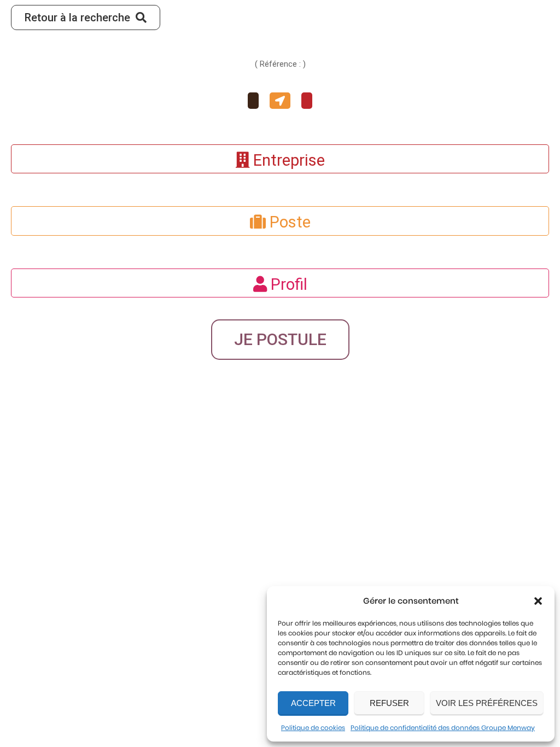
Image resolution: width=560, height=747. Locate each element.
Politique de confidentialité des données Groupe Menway (443, 727)
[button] (538, 601)
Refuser (389, 703)
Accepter (313, 703)
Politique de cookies (313, 727)
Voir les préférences (487, 703)
